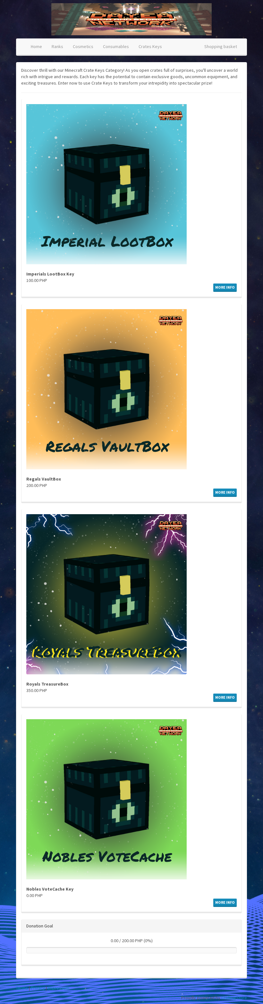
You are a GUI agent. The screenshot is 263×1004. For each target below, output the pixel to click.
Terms (22, 988)
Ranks (57, 46)
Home (36, 46)
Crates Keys (150, 46)
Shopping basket (220, 46)
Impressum (58, 988)
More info (225, 287)
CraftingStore (234, 997)
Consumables (116, 46)
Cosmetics (83, 46)
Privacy (38, 988)
